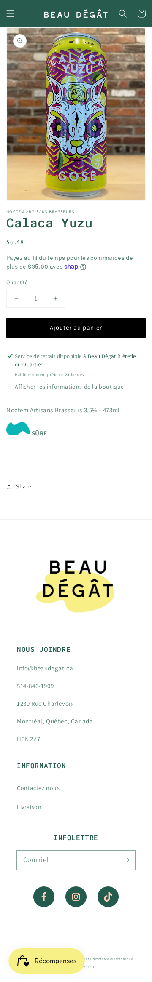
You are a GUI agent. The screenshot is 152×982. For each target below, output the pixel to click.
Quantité (16, 282)
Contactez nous (38, 788)
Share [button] (24, 486)
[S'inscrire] (126, 860)
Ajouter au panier (76, 327)
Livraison (29, 807)
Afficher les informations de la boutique (69, 386)
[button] (10, 13)
